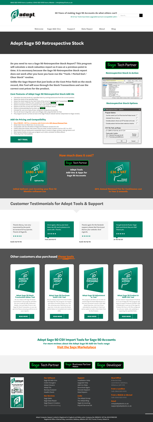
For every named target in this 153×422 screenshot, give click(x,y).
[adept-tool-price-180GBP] (34, 161)
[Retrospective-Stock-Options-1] (122, 108)
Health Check (49, 392)
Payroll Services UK (85, 405)
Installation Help (84, 380)
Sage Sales (48, 398)
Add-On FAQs (83, 385)
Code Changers (50, 382)
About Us (106, 419)
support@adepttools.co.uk (121, 406)
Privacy (99, 419)
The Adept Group (84, 398)
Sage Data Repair (50, 400)
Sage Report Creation (52, 403)
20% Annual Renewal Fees (58, 123)
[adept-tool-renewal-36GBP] (118, 161)
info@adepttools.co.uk (120, 403)
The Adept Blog (83, 400)
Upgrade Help (83, 382)
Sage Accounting (84, 403)
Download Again (84, 387)
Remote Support (84, 389)
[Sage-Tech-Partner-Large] (122, 62)
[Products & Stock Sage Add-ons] (25, 267)
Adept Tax (47, 387)
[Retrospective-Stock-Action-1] (122, 78)
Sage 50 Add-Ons (50, 380)
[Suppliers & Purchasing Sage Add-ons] (94, 267)
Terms (94, 419)
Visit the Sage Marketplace (76, 347)
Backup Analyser (50, 389)
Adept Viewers (49, 385)
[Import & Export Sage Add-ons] (59, 267)
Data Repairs (82, 392)
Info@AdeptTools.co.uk (64, 2)
